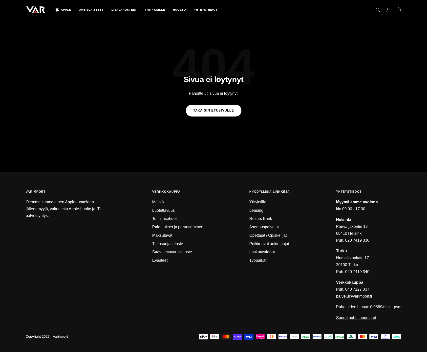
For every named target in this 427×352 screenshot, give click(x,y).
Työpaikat (257, 260)
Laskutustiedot (262, 252)
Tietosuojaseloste (167, 244)
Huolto (179, 9)
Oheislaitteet (91, 9)
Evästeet (160, 260)
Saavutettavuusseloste (172, 252)
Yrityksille (155, 9)
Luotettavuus (163, 210)
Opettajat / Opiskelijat (268, 235)
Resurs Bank (260, 218)
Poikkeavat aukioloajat (269, 244)
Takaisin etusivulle (213, 110)
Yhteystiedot (206, 9)
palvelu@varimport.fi (354, 296)
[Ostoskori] (398, 9)
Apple (66, 9)
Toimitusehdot (164, 218)
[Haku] (378, 10)
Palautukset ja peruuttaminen (177, 227)
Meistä (158, 202)
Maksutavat (162, 235)
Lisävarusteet (124, 9)
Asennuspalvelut (264, 227)
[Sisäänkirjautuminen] (388, 10)
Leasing (256, 210)
